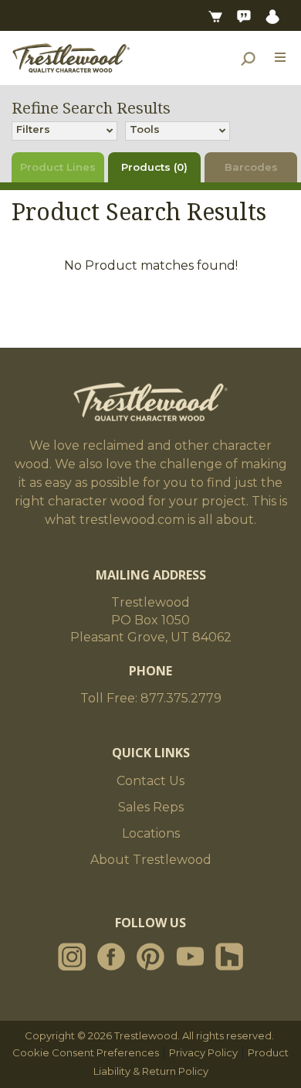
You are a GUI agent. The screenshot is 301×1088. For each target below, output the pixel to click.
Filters (33, 129)
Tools (145, 129)
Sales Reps (151, 807)
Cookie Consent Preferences (85, 1052)
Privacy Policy (203, 1052)
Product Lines (58, 167)
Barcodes (251, 167)
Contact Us (150, 781)
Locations (151, 833)
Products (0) (154, 167)
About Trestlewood (150, 859)
